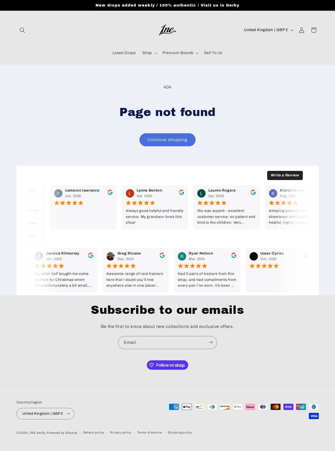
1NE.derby (37, 432)
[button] (22, 30)
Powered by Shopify (62, 432)
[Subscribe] (211, 342)
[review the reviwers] (108, 194)
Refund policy (93, 432)
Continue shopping (167, 139)
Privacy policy (121, 432)
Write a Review (285, 175)
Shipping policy (180, 432)
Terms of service (149, 432)
